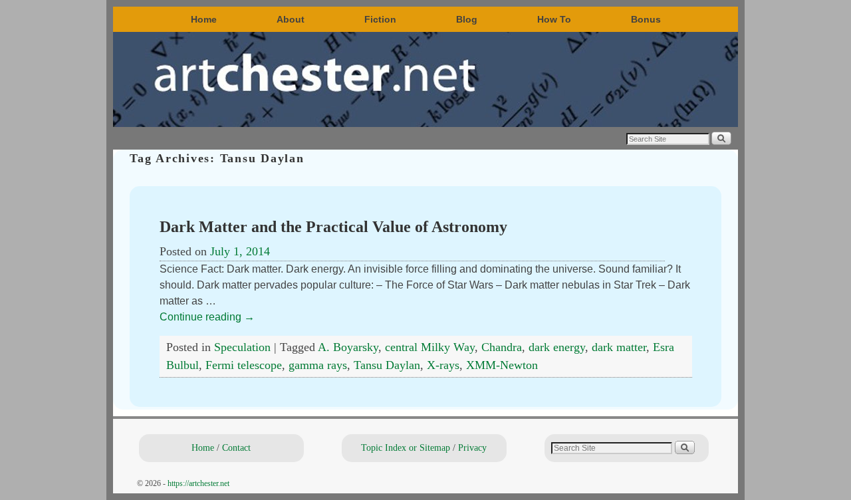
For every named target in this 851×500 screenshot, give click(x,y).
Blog (466, 19)
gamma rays (318, 365)
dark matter (619, 347)
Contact (236, 447)
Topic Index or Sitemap (405, 447)
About (290, 19)
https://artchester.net (198, 483)
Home (204, 19)
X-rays (443, 365)
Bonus (646, 19)
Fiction (380, 19)
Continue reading (207, 316)
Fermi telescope (243, 365)
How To (554, 19)
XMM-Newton (502, 365)
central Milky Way (430, 347)
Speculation (242, 347)
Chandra (501, 347)
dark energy (557, 347)
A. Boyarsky (348, 347)
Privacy (472, 447)
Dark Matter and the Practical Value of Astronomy (333, 226)
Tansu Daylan (387, 365)
